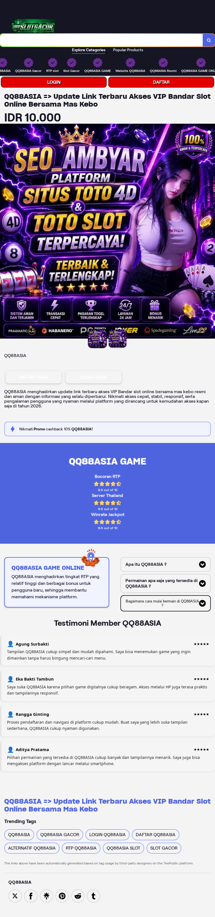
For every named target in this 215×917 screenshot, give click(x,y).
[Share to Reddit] (78, 895)
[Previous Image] (4, 232)
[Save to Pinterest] (62, 895)
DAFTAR (161, 82)
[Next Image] (210, 232)
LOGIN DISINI (93, 377)
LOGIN (53, 82)
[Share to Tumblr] (93, 895)
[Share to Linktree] (46, 895)
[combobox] (101, 40)
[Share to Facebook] (31, 895)
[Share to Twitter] (15, 895)
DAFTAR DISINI (33, 377)
